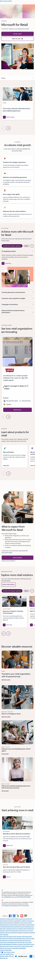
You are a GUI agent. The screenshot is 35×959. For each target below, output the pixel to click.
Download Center (4, 925)
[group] (17, 105)
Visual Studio (26, 944)
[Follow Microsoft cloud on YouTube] (22, 916)
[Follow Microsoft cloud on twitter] (18, 916)
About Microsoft (4, 946)
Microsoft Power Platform (6, 938)
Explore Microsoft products (7, 923)
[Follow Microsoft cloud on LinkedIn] (14, 916)
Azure (9, 940)
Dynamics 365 (20, 936)
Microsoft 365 (28, 936)
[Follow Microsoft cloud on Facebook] (10, 916)
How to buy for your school (26, 930)
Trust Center (26, 905)
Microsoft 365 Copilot (28, 938)
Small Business (4, 940)
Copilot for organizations (14, 921)
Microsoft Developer (16, 940)
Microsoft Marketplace (6, 944)
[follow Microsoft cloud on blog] (25, 916)
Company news (13, 946)
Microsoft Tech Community (24, 942)
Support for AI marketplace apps (8, 942)
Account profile (28, 923)
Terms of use (12, 956)
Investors (30, 946)
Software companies (17, 944)
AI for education (4, 934)
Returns (24, 925)
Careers (32, 944)
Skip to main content (6, 1)
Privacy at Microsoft (22, 946)
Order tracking (30, 925)
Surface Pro (3, 919)
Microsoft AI (3, 936)
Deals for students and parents (27, 932)
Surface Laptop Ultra (20, 919)
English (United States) (6, 950)
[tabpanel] (17, 282)
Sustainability (22, 948)
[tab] (12, 246)
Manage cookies (4, 956)
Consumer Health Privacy (6, 954)
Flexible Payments (29, 926)
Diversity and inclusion (6, 948)
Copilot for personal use (27, 921)
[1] (2, 889)
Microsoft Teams (18, 938)
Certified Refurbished (5, 926)
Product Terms (7, 895)
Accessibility (15, 948)
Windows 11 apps (18, 923)
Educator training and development (9, 932)
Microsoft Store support (16, 925)
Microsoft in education (6, 928)
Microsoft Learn (26, 940)
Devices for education (17, 928)
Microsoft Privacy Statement (23, 895)
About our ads (3, 958)
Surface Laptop (10, 919)
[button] (17, 39)
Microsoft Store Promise (17, 926)
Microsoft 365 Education (11, 930)
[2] (2, 900)
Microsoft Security (11, 936)
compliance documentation (11, 905)
